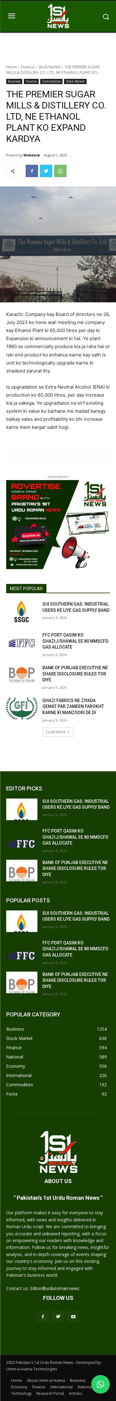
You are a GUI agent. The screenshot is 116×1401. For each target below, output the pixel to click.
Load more (56, 732)
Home (11, 67)
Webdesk (32, 155)
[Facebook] (32, 171)
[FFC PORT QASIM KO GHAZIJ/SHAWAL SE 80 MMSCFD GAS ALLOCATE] (21, 643)
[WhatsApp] (60, 171)
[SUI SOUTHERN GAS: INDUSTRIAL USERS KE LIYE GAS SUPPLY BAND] (21, 612)
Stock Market (49, 67)
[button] (100, 1384)
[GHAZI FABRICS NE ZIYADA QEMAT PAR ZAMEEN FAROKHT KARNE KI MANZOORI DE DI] (21, 708)
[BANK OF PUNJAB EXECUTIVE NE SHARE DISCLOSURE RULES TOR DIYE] (21, 676)
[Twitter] (46, 171)
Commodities (51, 81)
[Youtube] (73, 1316)
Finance (27, 67)
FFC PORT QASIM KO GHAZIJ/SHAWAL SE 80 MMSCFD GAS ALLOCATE (75, 640)
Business (14, 81)
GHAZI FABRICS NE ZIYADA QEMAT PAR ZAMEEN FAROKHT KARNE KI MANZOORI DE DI (73, 706)
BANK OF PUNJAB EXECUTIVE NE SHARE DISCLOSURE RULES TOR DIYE (75, 673)
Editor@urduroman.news (54, 1288)
